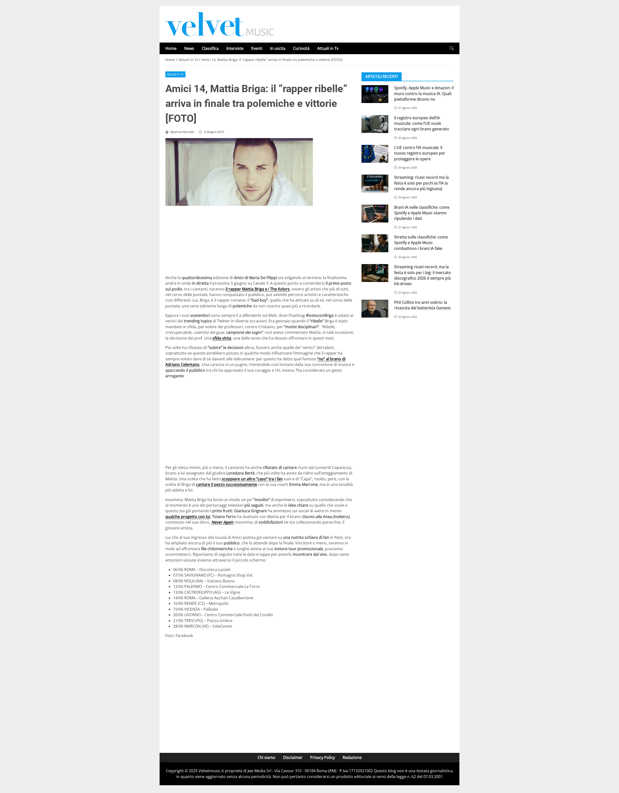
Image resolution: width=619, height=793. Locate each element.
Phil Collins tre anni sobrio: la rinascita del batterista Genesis (422, 305)
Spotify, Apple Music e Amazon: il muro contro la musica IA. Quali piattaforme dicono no (424, 93)
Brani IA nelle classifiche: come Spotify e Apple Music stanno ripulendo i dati (422, 212)
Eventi (256, 48)
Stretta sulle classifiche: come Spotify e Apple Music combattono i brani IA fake (421, 242)
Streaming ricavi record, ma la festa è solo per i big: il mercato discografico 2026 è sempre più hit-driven (422, 275)
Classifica (210, 48)
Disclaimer (292, 757)
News (189, 48)
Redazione (352, 757)
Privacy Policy (322, 757)
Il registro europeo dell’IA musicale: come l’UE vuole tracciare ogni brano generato (421, 123)
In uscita (277, 48)
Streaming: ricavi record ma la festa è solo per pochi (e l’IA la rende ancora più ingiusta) (421, 183)
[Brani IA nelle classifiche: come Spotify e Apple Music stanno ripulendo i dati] (374, 213)
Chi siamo (266, 757)
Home (171, 48)
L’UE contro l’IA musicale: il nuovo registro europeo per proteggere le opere (419, 153)
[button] (452, 48)
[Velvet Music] (219, 23)
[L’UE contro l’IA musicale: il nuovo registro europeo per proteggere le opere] (374, 154)
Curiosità (301, 48)
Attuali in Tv (328, 48)
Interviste (234, 48)
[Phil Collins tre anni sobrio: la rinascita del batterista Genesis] (374, 309)
